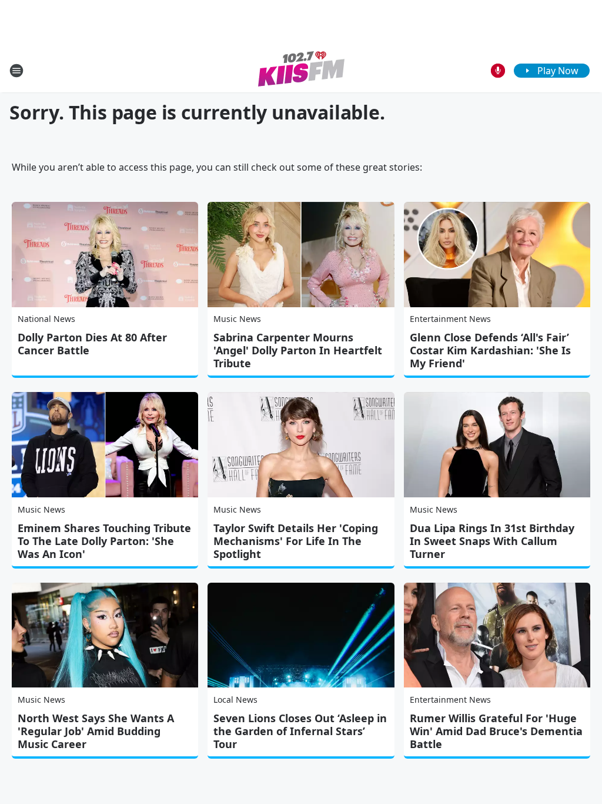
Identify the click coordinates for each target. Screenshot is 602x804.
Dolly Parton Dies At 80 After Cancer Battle (92, 344)
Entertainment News (450, 318)
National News (46, 318)
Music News (237, 318)
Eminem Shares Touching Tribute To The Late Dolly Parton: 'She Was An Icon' (104, 540)
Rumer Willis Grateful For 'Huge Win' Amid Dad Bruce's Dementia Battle (496, 731)
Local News (235, 699)
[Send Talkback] (498, 71)
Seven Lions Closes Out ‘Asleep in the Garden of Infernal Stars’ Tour (300, 731)
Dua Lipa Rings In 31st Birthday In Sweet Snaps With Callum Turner (492, 540)
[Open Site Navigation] (16, 71)
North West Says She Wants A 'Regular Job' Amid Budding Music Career (96, 731)
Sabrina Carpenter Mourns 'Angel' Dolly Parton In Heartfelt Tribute (297, 350)
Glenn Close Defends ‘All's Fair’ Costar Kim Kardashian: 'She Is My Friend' (490, 350)
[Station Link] (301, 70)
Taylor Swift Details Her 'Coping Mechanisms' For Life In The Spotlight (295, 540)
